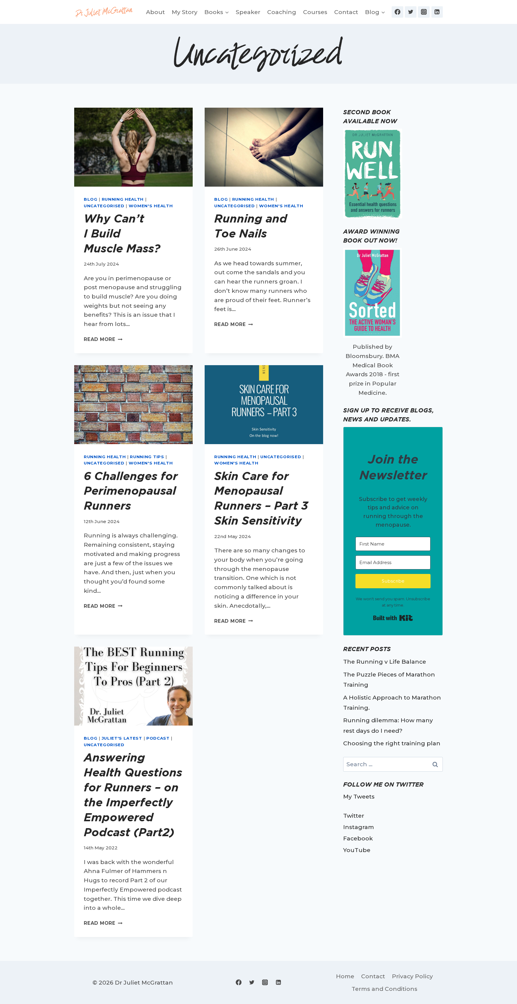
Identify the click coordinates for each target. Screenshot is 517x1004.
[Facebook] (397, 12)
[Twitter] (410, 12)
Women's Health (151, 205)
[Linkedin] (437, 12)
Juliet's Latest (122, 738)
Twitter (353, 815)
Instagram (358, 827)
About (155, 12)
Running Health (123, 199)
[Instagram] (423, 12)
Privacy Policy (412, 976)
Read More (103, 339)
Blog (91, 199)
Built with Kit (393, 618)
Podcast (158, 738)
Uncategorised (104, 205)
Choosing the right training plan (391, 743)
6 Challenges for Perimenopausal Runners (131, 490)
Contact (346, 12)
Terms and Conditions (384, 988)
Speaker (248, 12)
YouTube (356, 850)
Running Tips (147, 456)
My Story (184, 12)
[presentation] (133, 147)
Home (345, 976)
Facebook (358, 838)
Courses (315, 12)
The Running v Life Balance (384, 661)
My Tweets (359, 796)
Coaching (281, 12)
